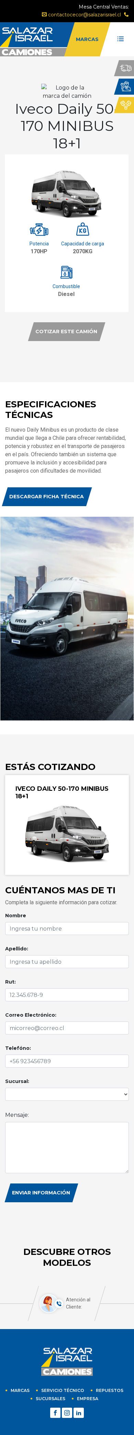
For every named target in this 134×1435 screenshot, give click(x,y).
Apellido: (16, 949)
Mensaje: (17, 1115)
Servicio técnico (62, 1390)
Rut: (10, 982)
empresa (87, 1398)
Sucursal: (17, 1081)
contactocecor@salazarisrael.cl (84, 15)
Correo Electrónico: (30, 1015)
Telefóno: (18, 1048)
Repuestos (109, 1390)
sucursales (50, 1398)
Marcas (20, 1390)
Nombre (15, 915)
